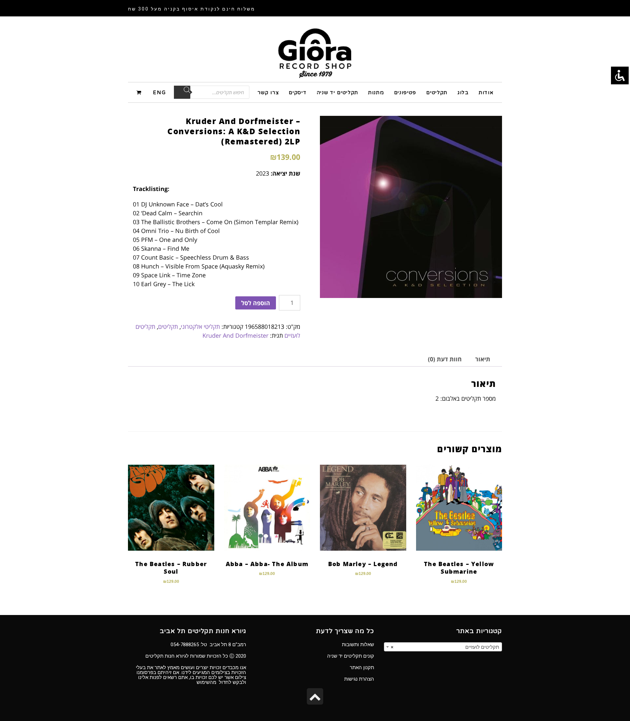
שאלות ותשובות (358, 644)
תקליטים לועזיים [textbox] (445, 647)
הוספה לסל (255, 303)
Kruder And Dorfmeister (235, 335)
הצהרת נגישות (359, 679)
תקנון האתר (362, 667)
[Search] (182, 92)
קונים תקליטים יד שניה (350, 656)
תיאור (482, 359)
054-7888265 (185, 644)
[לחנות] (140, 92)
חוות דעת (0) (445, 359)
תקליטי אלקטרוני (200, 326)
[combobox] (443, 646)
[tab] (482, 359)
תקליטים (168, 326)
